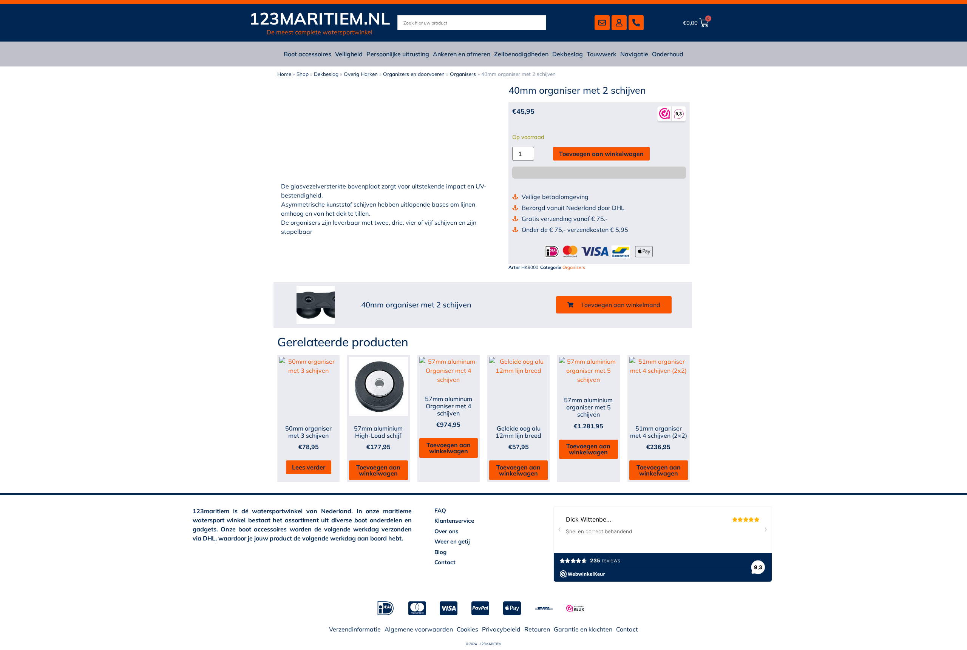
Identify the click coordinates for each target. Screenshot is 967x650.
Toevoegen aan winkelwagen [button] (378, 470)
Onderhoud (667, 54)
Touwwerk (601, 54)
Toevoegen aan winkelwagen (601, 153)
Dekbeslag (567, 54)
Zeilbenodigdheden (521, 54)
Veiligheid (349, 54)
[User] (619, 22)
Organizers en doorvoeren (414, 74)
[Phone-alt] (636, 22)
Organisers (463, 74)
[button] (614, 304)
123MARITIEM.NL (319, 18)
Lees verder (308, 467)
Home (284, 74)
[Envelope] (602, 22)
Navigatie (634, 54)
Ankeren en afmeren (461, 54)
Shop (303, 74)
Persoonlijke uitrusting (397, 54)
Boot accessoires (307, 54)
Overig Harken (361, 74)
